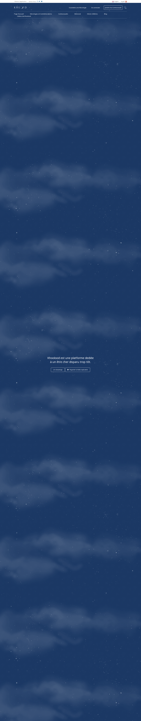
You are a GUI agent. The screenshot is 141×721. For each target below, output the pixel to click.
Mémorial (77, 14)
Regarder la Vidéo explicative (78, 370)
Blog (105, 14)
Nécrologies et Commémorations (41, 14)
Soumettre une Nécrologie (77, 8)
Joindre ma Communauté (113, 8)
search (125, 8)
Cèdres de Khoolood (24, 16)
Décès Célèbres (92, 14)
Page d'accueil (19, 14)
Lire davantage (57, 370)
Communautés (63, 14)
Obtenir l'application (20, 1)
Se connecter (95, 8)
